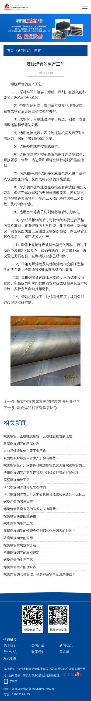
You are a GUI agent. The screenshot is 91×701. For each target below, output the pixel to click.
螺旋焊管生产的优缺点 (20, 567)
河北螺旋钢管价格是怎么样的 (25, 487)
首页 (10, 50)
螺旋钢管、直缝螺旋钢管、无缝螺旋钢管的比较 (38, 436)
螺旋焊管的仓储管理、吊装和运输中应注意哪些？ (39, 574)
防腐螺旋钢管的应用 (18, 538)
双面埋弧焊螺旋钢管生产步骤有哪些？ (31, 458)
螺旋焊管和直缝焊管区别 (37, 408)
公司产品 (38, 645)
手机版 (13, 681)
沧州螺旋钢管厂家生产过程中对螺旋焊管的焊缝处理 (41, 472)
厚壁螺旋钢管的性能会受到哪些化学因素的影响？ (39, 531)
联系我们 (38, 652)
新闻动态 (24, 50)
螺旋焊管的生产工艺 (18, 523)
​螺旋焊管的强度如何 (18, 501)
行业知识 (10, 652)
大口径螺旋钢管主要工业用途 (25, 451)
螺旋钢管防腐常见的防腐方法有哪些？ (48, 401)
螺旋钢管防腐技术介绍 (20, 545)
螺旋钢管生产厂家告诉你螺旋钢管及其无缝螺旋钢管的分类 (46, 465)
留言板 (64, 652)
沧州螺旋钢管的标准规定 (21, 552)
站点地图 (10, 658)
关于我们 (10, 645)
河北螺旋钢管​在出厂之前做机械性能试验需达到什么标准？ (46, 494)
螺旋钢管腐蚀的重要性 (20, 516)
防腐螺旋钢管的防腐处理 (21, 443)
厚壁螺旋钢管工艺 (17, 480)
